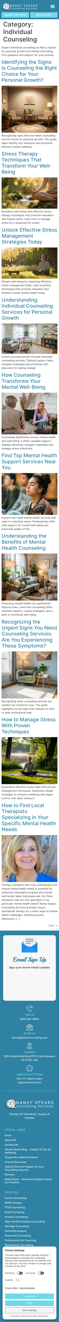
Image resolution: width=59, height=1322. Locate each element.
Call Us (29, 1015)
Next (53, 925)
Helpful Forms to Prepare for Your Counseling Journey (24, 1168)
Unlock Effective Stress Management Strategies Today (29, 236)
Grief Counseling (14, 1212)
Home (8, 1135)
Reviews (9, 1174)
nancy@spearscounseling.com (29, 1037)
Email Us (29, 1033)
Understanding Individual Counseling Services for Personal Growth (27, 309)
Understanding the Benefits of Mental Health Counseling (24, 542)
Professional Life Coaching (20, 1240)
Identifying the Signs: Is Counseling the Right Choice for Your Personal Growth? (29, 71)
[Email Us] (29, 1027)
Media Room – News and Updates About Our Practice (28, 1181)
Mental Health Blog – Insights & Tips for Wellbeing (28, 1151)
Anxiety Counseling (16, 1216)
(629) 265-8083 (29, 1019)
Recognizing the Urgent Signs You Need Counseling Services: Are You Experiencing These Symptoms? (29, 634)
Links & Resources (15, 1162)
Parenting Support (16, 1230)
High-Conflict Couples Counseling (25, 1221)
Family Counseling (15, 1198)
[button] (53, 6)
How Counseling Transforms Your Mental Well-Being (23, 381)
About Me (10, 1140)
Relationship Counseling (19, 1245)
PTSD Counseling (15, 1207)
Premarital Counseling (18, 1235)
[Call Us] (29, 1008)
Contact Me (11, 1144)
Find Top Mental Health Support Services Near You (29, 461)
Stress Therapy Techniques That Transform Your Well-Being (27, 163)
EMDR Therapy (13, 1202)
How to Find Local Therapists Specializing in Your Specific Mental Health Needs (29, 817)
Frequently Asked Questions (21, 1157)
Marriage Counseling (17, 1226)
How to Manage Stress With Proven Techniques (29, 725)
